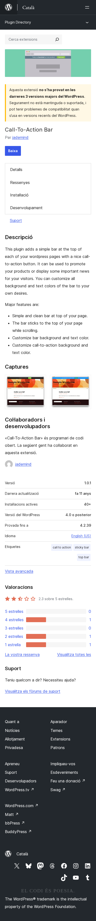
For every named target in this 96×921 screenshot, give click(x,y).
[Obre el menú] (88, 7)
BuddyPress (18, 831)
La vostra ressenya (22, 654)
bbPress (15, 823)
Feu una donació (67, 780)
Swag (57, 789)
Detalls (16, 169)
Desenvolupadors (20, 780)
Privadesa (14, 747)
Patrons (57, 747)
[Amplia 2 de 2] (84, 381)
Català (22, 853)
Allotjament (15, 739)
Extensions (60, 739)
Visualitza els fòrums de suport (32, 691)
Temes (56, 730)
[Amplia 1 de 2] (39, 381)
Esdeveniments (64, 772)
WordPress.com (21, 805)
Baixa (13, 151)
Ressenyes (20, 182)
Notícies (12, 730)
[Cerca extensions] (57, 39)
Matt (12, 814)
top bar (84, 557)
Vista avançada (19, 571)
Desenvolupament (26, 207)
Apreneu (12, 763)
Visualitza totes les (74, 654)
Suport (16, 220)
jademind (20, 137)
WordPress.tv (19, 789)
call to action (62, 547)
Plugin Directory (18, 22)
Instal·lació (19, 195)
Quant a (12, 721)
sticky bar (82, 547)
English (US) (81, 536)
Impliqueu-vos (62, 763)
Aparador (58, 721)
